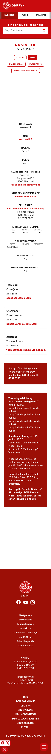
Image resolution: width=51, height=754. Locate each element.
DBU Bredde (25, 620)
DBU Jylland (25, 710)
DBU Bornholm (25, 701)
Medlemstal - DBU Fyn (25, 633)
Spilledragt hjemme (25, 227)
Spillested (25, 205)
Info (32, 58)
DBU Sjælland (25, 723)
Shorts (25, 230)
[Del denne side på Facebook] (2, 743)
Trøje (12, 230)
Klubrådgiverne (25, 624)
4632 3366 (14, 378)
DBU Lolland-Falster (25, 719)
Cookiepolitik (25, 646)
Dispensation (25, 256)
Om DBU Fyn (25, 637)
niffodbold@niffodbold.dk (25, 185)
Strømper (38, 230)
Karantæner (35, 64)
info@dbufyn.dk (25, 677)
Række (25, 148)
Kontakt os (25, 628)
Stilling (20, 58)
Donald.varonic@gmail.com (21, 324)
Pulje (25, 160)
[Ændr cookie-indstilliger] (4, 749)
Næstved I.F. (25, 139)
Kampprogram (16, 64)
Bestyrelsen (25, 615)
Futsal (25, 727)
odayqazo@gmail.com (19, 298)
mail (23, 375)
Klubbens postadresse (25, 172)
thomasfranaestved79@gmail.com (26, 350)
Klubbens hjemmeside (25, 193)
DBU (25, 697)
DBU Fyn (26, 706)
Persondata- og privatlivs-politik (25, 736)
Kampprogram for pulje (25, 71)
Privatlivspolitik (25, 641)
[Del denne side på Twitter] (7, 743)
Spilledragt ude (25, 241)
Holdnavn (25, 124)
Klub (25, 136)
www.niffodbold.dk (26, 197)
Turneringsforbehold (25, 268)
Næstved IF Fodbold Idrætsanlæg (25, 209)
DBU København (25, 714)
